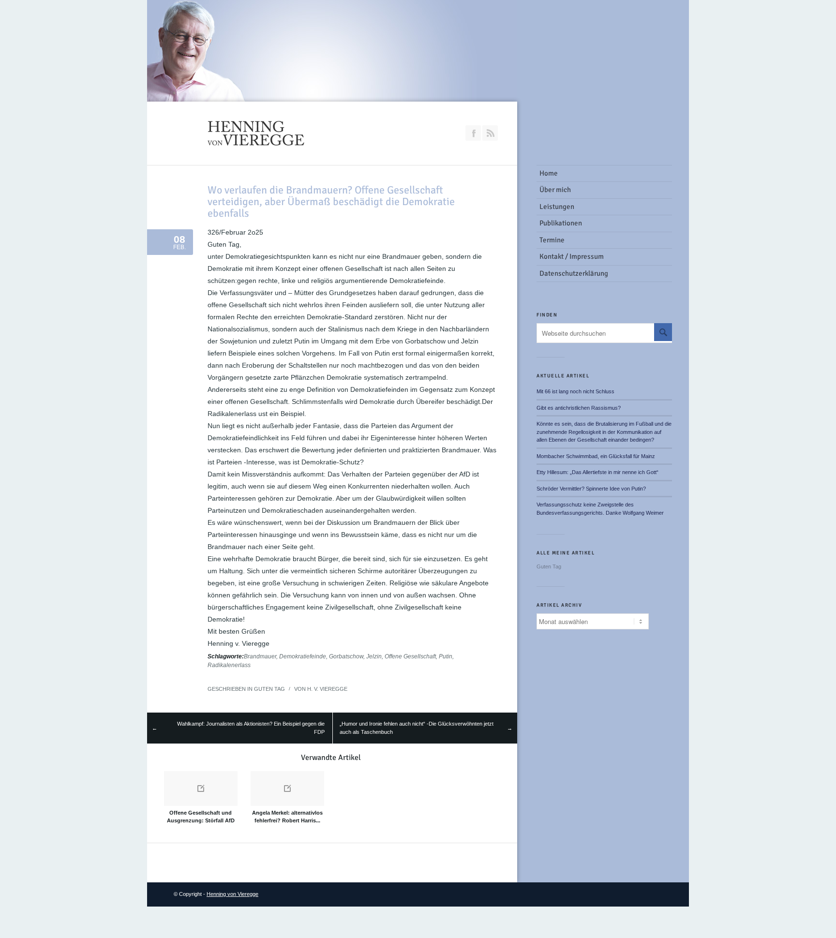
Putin (445, 656)
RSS (490, 133)
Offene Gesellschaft (410, 656)
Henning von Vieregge (232, 894)
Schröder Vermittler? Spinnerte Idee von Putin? (591, 488)
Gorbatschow (346, 656)
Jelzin (374, 656)
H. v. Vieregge (327, 689)
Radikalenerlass (229, 665)
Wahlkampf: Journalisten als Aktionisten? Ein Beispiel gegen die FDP (251, 728)
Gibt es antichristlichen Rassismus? (579, 408)
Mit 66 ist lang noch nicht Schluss (575, 391)
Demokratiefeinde (302, 656)
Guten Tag (269, 689)
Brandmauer (260, 656)
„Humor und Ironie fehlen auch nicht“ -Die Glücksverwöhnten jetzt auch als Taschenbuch (416, 728)
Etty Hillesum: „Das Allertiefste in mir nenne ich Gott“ (597, 472)
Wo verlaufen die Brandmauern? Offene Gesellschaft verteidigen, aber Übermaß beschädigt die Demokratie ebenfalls (331, 201)
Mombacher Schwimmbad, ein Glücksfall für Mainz (596, 456)
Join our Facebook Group (473, 133)
